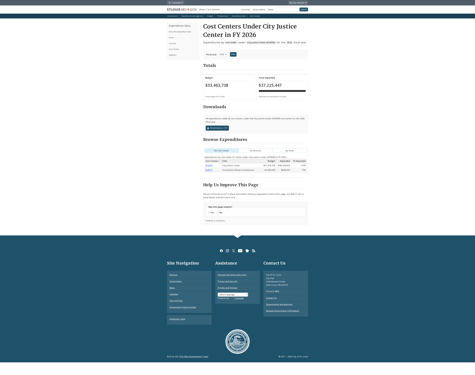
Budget (210, 16)
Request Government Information (282, 310)
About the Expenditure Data (180, 32)
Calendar (173, 294)
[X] (233, 250)
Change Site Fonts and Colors (232, 274)
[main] (237, 124)
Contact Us (271, 298)
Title (224, 161)
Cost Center (211, 161)
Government (259, 9)
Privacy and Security (227, 281)
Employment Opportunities (182, 307)
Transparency (222, 16)
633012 (209, 170)
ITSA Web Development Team (193, 356)
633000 (209, 165)
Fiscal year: (212, 54)
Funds (171, 37)
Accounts (172, 43)
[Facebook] (221, 250)
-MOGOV (182, 9)
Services (246, 9)
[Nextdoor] (247, 250)
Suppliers (173, 55)
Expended (285, 161)
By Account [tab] (255, 150)
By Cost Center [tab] (221, 150)
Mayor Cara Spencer (209, 9)
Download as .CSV (218, 128)
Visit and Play (176, 300)
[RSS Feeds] (253, 250)
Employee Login (177, 319)
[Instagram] (227, 250)
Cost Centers (255, 16)
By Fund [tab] (289, 150)
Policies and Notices (227, 287)
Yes (212, 212)
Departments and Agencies (192, 16)
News (271, 9)
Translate (239, 298)
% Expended (299, 161)
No (220, 212)
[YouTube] (240, 250)
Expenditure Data (239, 16)
